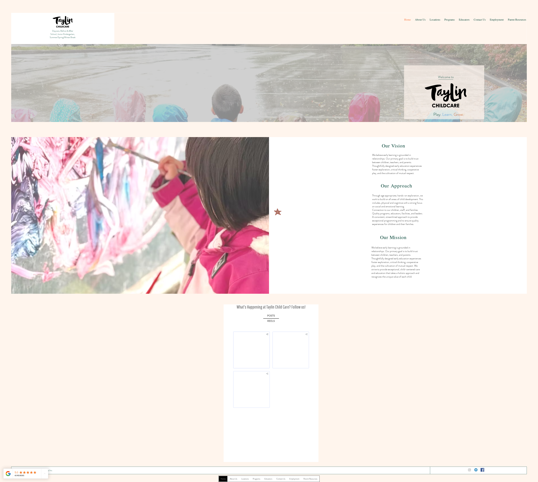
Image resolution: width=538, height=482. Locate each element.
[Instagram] (469, 470)
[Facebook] (482, 470)
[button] (449, 19)
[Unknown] (476, 470)
